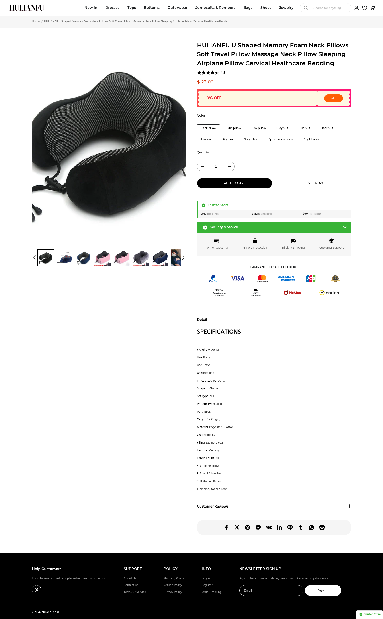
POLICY (171, 569)
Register (207, 585)
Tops (131, 8)
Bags (247, 8)
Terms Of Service (135, 592)
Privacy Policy (173, 592)
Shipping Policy (174, 578)
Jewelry (286, 8)
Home (36, 21)
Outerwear (178, 8)
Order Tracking (212, 592)
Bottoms (152, 8)
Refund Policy (173, 585)
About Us (130, 578)
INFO (206, 569)
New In (90, 8)
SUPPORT (133, 569)
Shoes (265, 8)
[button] (34, 257)
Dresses (112, 8)
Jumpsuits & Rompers (215, 8)
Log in (206, 578)
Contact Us (131, 585)
